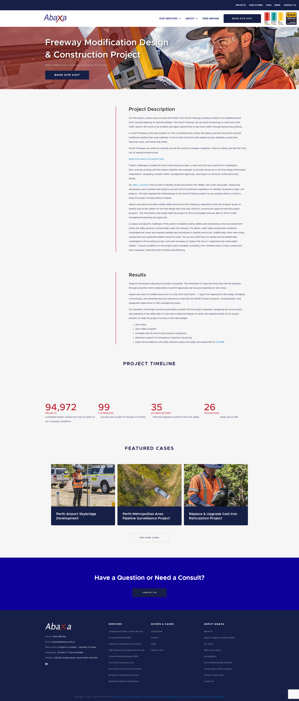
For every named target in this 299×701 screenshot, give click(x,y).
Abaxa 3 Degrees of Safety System (219, 638)
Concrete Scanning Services (121, 663)
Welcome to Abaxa (212, 650)
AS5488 (220, 342)
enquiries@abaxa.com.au (63, 642)
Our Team (208, 644)
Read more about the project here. (146, 159)
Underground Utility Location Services (126, 631)
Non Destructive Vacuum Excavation (125, 669)
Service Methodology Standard (218, 663)
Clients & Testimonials (213, 675)
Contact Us (290, 5)
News (277, 5)
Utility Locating (140, 185)
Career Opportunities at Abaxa (218, 669)
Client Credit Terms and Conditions (161, 697)
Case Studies (256, 5)
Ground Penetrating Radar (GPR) (123, 656)
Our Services (168, 18)
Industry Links (157, 650)
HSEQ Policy (219, 697)
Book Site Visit (242, 18)
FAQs (268, 5)
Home (48, 65)
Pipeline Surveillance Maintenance (124, 681)
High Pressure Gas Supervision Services (126, 650)
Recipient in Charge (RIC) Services (124, 675)
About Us (208, 631)
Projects (241, 5)
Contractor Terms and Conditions (195, 697)
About (190, 18)
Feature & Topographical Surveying (125, 644)
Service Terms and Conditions (127, 697)
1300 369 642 (210, 18)
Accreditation (210, 656)
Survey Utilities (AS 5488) (120, 638)
